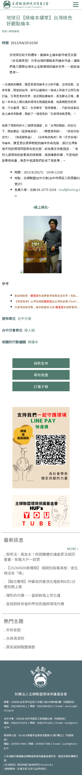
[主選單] (75, 4)
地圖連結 (69, 702)
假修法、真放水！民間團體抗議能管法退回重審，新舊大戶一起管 (39, 556)
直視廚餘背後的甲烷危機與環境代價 (35, 603)
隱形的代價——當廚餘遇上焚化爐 (33, 595)
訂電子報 (41, 386)
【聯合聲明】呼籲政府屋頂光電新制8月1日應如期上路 (40, 584)
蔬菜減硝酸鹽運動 (20, 646)
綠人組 (29, 330)
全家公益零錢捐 (36, 768)
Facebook (46, 764)
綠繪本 (33, 341)
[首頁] (26, 5)
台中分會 (24, 318)
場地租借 (41, 374)
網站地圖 (22, 764)
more (71, 548)
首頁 (4, 31)
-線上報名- (41, 207)
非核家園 (13, 629)
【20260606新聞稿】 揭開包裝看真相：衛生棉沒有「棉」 (41, 570)
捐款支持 (41, 363)
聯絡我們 (34, 764)
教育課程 (14, 31)
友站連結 (10, 764)
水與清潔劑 (15, 638)
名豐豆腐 (22, 768)
